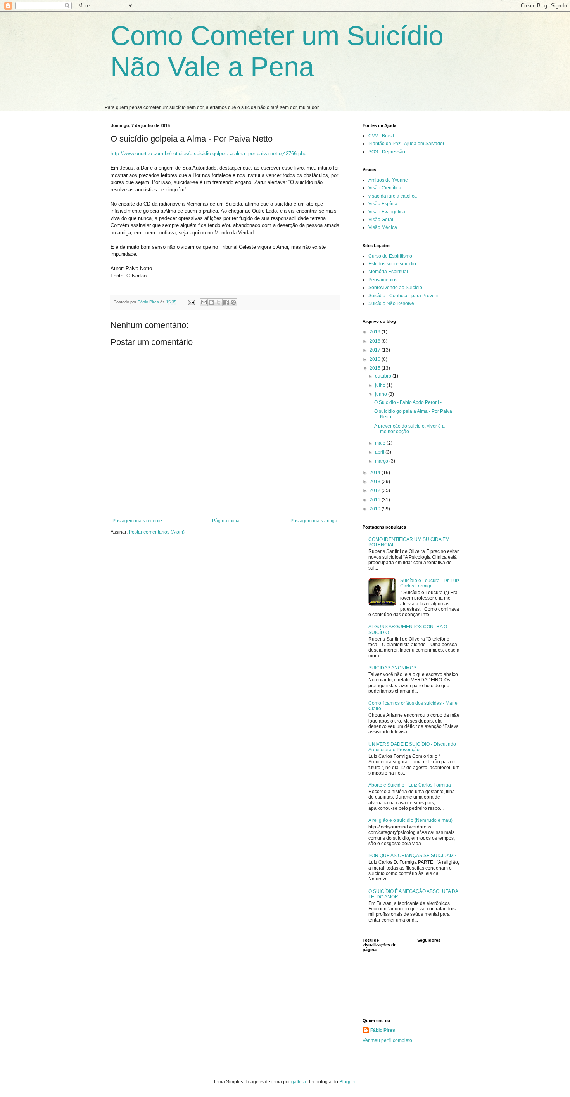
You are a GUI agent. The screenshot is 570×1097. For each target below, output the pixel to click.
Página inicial (226, 520)
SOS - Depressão (386, 151)
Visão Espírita (382, 203)
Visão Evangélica (386, 212)
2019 (376, 331)
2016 (376, 359)
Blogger (347, 1082)
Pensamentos (382, 279)
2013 (376, 481)
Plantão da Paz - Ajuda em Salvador (406, 143)
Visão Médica (382, 227)
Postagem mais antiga (313, 520)
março (382, 461)
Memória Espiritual (388, 271)
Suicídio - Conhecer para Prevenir (404, 295)
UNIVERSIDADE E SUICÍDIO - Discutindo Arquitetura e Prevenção (412, 747)
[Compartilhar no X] (219, 302)
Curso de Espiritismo (390, 256)
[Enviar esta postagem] (191, 302)
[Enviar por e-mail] (204, 302)
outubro (383, 376)
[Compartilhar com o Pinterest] (233, 302)
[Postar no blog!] (211, 302)
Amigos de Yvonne (388, 180)
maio (381, 443)
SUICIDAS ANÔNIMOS (392, 668)
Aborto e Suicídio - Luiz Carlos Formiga (409, 785)
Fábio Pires (382, 1030)
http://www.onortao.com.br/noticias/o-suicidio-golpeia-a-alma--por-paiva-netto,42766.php (208, 153)
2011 (376, 500)
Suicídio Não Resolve (391, 303)
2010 (376, 508)
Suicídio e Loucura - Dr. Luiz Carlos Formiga (429, 583)
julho (381, 385)
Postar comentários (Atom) (157, 532)
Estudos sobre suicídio (392, 264)
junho (381, 394)
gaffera (298, 1082)
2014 (376, 472)
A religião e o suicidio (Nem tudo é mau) (410, 820)
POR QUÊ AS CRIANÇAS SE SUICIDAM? (412, 855)
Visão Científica (384, 188)
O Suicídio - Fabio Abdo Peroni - (408, 402)
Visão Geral (380, 219)
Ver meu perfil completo (387, 1040)
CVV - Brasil (381, 136)
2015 (376, 368)
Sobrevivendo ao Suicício (395, 287)
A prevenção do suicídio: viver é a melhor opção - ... (409, 428)
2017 (376, 350)
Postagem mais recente (137, 520)
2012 (376, 490)
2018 (376, 341)
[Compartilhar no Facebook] (226, 302)
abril (380, 452)
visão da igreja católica (392, 196)
